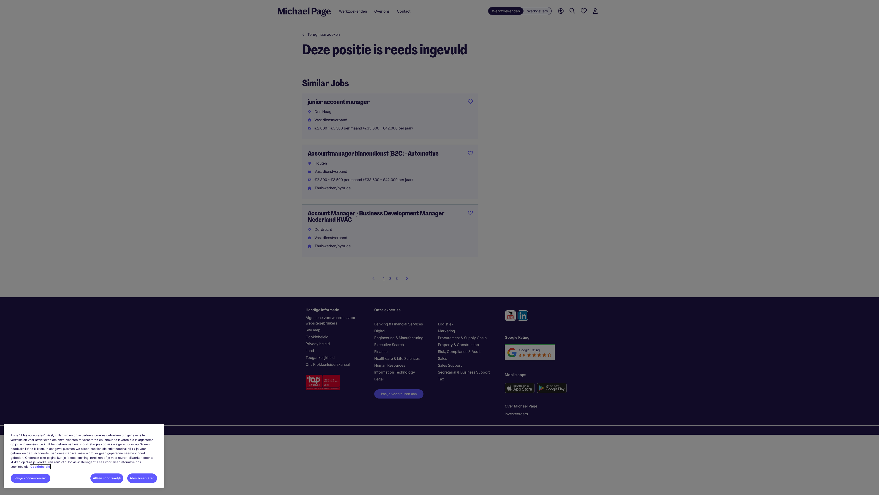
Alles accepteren (142, 478)
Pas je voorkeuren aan (31, 478)
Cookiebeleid (40, 466)
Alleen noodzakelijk (107, 478)
